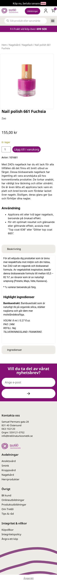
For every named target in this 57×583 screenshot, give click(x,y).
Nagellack (27, 44)
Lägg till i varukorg (26, 149)
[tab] (28, 249)
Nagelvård (14, 44)
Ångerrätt (29, 578)
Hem (4, 44)
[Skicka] (28, 393)
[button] (52, 20)
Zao (4, 118)
